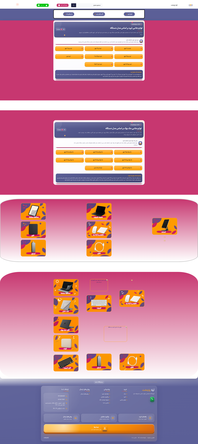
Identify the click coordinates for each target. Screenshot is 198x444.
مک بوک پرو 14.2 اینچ (127, 160)
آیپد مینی (68, 56)
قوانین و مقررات (150, 438)
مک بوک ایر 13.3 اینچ (127, 168)
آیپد (125, 397)
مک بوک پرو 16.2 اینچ (98, 160)
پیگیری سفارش (105, 397)
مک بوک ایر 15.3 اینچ (68, 152)
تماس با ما (106, 403)
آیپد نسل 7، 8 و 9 (98, 64)
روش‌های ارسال (85, 394)
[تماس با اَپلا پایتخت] (152, 399)
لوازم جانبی (123, 400)
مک (125, 394)
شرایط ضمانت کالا (104, 400)
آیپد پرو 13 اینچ (127, 56)
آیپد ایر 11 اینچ (127, 48)
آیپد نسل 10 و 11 (98, 56)
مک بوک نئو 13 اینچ (127, 152)
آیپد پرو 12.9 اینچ (128, 64)
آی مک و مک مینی (98, 168)
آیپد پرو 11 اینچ (68, 48)
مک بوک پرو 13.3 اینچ (69, 160)
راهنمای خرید (105, 394)
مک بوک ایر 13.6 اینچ (98, 152)
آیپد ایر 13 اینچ (98, 48)
